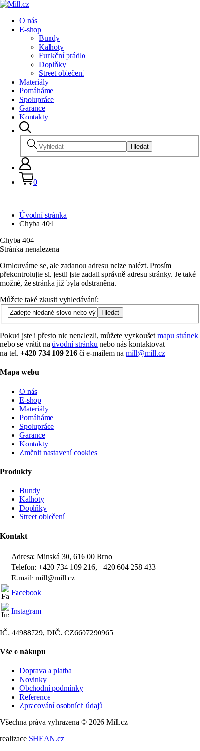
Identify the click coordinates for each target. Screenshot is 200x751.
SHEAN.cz (46, 738)
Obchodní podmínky (51, 688)
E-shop (30, 29)
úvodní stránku (75, 344)
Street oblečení (61, 73)
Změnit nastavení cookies (58, 452)
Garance (32, 108)
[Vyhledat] (25, 130)
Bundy (49, 38)
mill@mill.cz (145, 353)
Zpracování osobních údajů (61, 705)
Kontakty (33, 117)
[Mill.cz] (14, 4)
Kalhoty (51, 47)
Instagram (26, 611)
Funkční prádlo (62, 55)
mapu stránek (177, 335)
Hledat (140, 146)
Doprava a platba (45, 670)
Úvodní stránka (43, 215)
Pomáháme (36, 90)
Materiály (34, 82)
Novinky (33, 679)
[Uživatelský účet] (25, 167)
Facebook (26, 592)
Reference (34, 697)
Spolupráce (36, 99)
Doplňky (52, 64)
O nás (28, 21)
